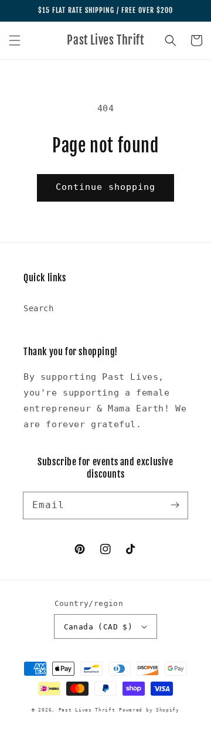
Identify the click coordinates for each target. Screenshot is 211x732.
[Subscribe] (175, 505)
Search (38, 308)
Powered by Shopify (149, 710)
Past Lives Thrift (87, 710)
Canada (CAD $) (98, 626)
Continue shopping (105, 187)
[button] (15, 40)
